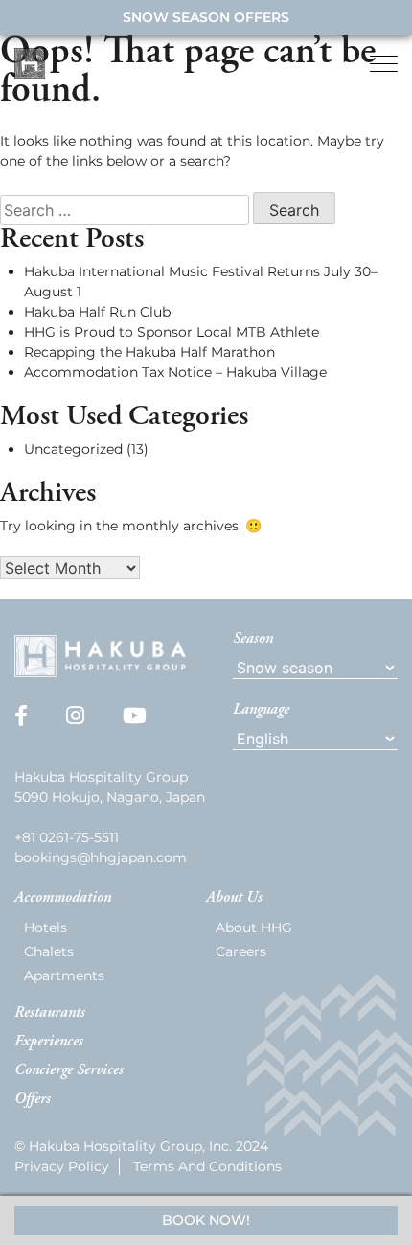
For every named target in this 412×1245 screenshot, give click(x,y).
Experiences (48, 1041)
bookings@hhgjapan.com (100, 857)
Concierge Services (69, 1070)
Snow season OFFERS (206, 17)
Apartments (64, 975)
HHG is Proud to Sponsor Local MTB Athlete (171, 332)
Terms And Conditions (207, 1166)
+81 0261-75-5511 (66, 837)
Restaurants (49, 1013)
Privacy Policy (61, 1166)
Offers (32, 1099)
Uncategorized (73, 449)
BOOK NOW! (206, 1220)
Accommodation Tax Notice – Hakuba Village (175, 372)
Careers (241, 951)
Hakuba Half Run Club (97, 311)
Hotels (45, 927)
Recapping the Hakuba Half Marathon (149, 352)
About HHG (254, 927)
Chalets (49, 951)
